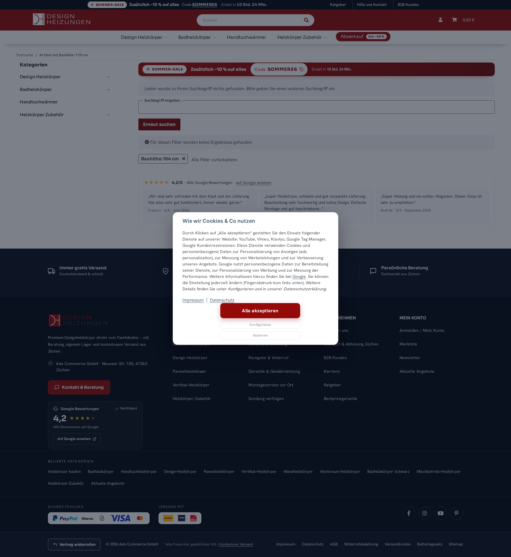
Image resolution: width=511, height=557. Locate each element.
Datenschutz (222, 299)
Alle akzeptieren (260, 311)
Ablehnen (260, 335)
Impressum (193, 299)
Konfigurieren (260, 324)
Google (299, 276)
